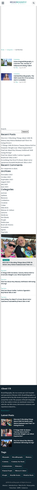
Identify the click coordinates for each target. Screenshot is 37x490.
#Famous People (7, 471)
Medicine (4, 215)
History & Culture (7, 210)
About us (4, 485)
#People (4, 475)
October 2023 (6, 177)
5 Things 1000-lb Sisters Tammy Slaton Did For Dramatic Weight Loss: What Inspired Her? (18, 146)
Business (4, 198)
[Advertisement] (18, 26)
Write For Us (22, 485)
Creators (4, 203)
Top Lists (4, 232)
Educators (4, 208)
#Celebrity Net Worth (17, 461)
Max (17, 67)
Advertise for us (13, 485)
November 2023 (7, 174)
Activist (4, 193)
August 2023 (5, 182)
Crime (3, 205)
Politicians (5, 222)
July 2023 (4, 184)
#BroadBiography (17, 457)
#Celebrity (5, 461)
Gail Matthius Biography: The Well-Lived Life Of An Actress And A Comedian (24, 78)
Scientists (4, 227)
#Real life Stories (15, 475)
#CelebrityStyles (7, 466)
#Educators (18, 466)
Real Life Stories (7, 225)
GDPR (18, 488)
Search (3, 129)
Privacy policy (31, 485)
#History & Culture (20, 471)
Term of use (12, 488)
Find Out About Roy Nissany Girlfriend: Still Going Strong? (17, 151)
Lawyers (4, 212)
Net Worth (5, 217)
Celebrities (17, 59)
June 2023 (4, 187)
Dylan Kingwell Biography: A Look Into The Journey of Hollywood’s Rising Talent (23, 64)
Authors (4, 195)
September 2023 (7, 179)
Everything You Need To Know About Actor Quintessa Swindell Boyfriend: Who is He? (16, 161)
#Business (29, 457)
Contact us (25, 488)
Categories (10, 50)
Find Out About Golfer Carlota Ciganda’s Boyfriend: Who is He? (15, 156)
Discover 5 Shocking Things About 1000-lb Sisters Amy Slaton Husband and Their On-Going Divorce (16, 140)
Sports (3, 230)
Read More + (5, 410)
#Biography (5, 457)
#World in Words (28, 475)
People (3, 220)
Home (2, 50)
